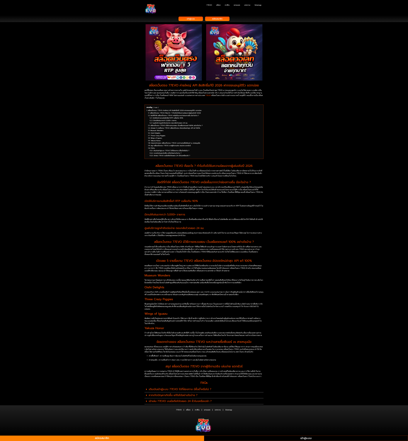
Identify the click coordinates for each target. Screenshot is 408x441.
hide (155, 107)
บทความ (247, 5)
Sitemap (258, 5)
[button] (204, 389)
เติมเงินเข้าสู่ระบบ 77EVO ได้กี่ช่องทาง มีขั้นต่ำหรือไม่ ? (180, 389)
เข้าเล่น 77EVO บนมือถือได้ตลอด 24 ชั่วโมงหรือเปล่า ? (180, 401)
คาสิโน (227, 5)
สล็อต (218, 5)
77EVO (209, 5)
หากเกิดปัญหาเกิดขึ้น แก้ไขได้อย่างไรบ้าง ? (173, 395)
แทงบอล (237, 5)
